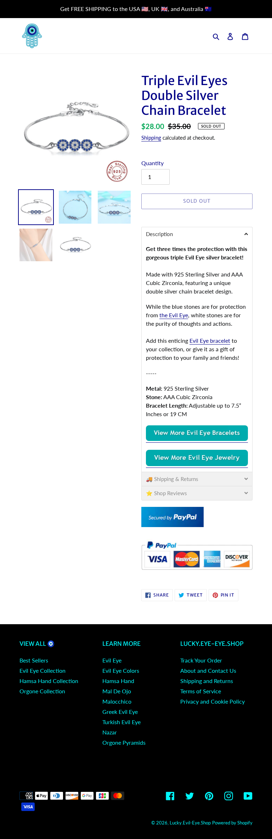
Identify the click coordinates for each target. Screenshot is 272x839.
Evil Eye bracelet (209, 340)
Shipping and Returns (206, 680)
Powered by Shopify (232, 823)
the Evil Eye (173, 315)
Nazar (109, 732)
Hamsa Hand (118, 680)
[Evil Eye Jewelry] (197, 464)
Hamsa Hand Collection (48, 680)
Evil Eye (111, 660)
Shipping (151, 137)
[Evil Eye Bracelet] (197, 439)
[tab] (197, 234)
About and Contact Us (208, 670)
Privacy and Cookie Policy (212, 701)
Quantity (152, 163)
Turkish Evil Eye (121, 721)
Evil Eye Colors (120, 670)
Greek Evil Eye (120, 711)
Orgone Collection (42, 691)
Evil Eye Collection (42, 670)
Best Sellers (33, 660)
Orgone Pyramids (124, 742)
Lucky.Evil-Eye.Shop (190, 823)
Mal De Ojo (116, 691)
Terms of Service (200, 691)
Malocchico (116, 701)
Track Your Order (201, 660)
